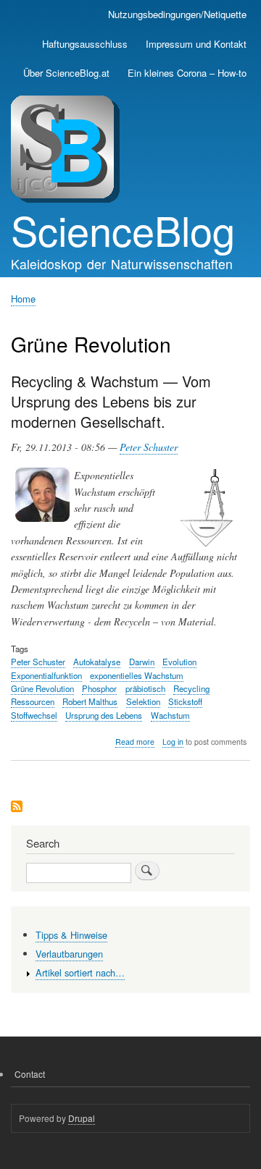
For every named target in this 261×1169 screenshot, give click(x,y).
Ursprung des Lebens (103, 715)
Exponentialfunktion (46, 675)
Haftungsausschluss (85, 44)
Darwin (141, 661)
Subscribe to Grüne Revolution (16, 807)
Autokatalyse (96, 661)
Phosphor (99, 688)
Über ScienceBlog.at (66, 73)
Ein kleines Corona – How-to (187, 73)
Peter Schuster (149, 447)
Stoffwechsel (34, 715)
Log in (172, 741)
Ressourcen (32, 701)
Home (23, 298)
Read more (134, 742)
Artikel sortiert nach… (80, 972)
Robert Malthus (89, 701)
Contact (29, 1074)
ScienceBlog (123, 229)
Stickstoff (185, 701)
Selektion (143, 701)
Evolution (179, 661)
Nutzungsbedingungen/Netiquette (177, 14)
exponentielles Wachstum (136, 675)
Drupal (81, 1118)
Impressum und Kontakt (196, 44)
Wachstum (170, 715)
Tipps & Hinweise (71, 935)
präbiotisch (145, 688)
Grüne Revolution (42, 688)
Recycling (191, 688)
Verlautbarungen (69, 954)
